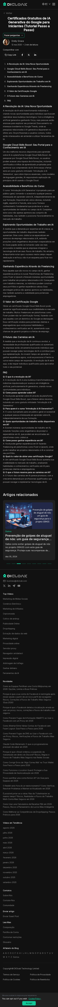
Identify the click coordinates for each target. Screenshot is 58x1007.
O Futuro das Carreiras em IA (20, 96)
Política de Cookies (11, 979)
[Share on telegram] (14, 585)
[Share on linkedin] (9, 585)
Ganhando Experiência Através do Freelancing (29, 86)
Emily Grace (18, 41)
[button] (46, 4)
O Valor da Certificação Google (22, 91)
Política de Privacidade (40, 974)
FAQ (9, 100)
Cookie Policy (34, 998)
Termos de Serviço (11, 974)
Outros (8, 531)
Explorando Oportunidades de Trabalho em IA (28, 81)
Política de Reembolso (40, 979)
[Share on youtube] (19, 585)
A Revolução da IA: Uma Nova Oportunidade (28, 64)
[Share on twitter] (4, 585)
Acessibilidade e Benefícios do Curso (25, 77)
